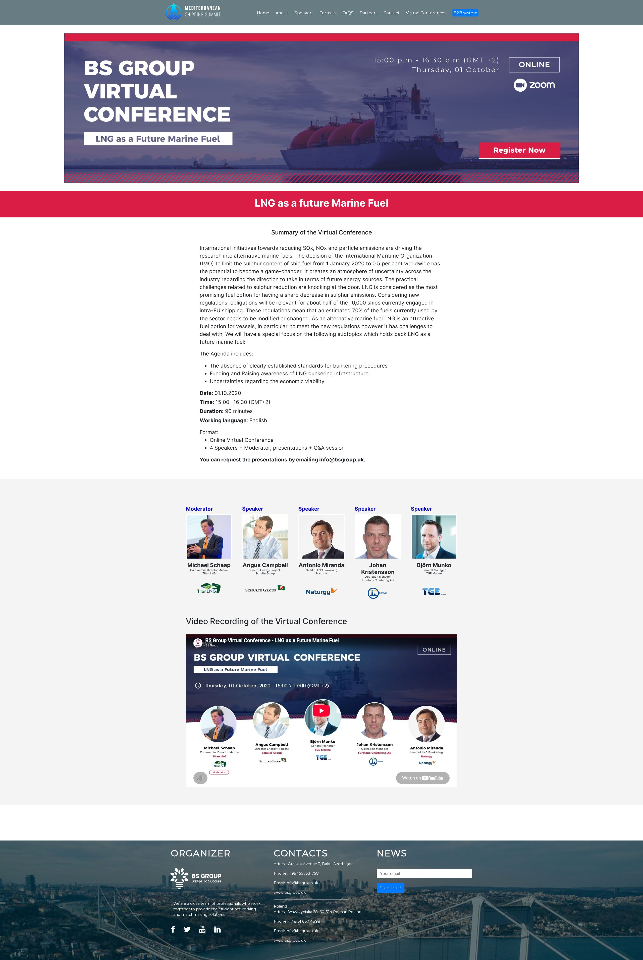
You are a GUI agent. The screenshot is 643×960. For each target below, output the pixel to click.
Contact (392, 13)
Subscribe (390, 887)
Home (263, 13)
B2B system (465, 13)
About (282, 13)
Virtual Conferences (426, 13)
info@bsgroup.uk (302, 931)
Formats (327, 13)
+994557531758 (304, 873)
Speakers (304, 13)
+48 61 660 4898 (304, 921)
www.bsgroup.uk (290, 892)
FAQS (347, 13)
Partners (368, 13)
